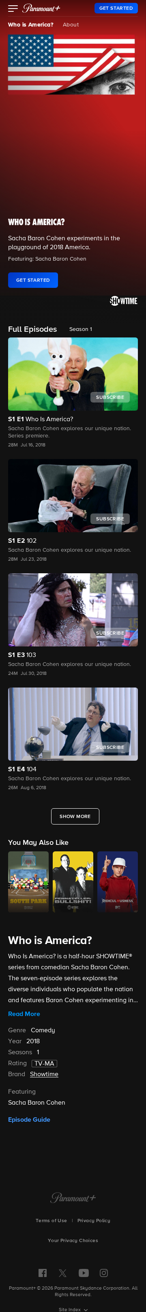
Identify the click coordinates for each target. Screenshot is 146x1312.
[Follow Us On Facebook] (43, 1273)
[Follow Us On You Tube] (84, 1273)
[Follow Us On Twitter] (63, 1272)
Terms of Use (51, 1220)
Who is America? (30, 25)
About (71, 25)
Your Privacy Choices (73, 1240)
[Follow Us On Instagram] (104, 1273)
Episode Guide (29, 1119)
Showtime (44, 1074)
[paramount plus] (41, 8)
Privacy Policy (94, 1220)
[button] (13, 9)
